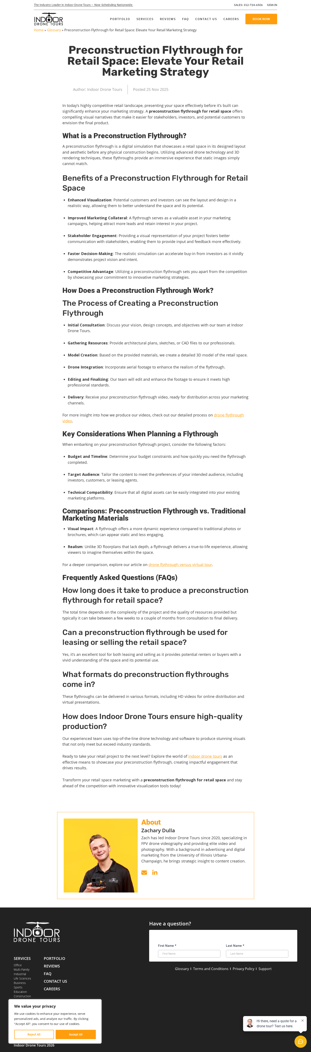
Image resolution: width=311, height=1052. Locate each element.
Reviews (168, 19)
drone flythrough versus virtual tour (180, 564)
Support (265, 968)
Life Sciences (22, 978)
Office (18, 965)
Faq (47, 973)
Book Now (261, 19)
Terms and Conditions (210, 968)
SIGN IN (272, 5)
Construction (22, 996)
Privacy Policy (243, 968)
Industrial (20, 974)
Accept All (76, 1034)
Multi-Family (21, 969)
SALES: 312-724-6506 (248, 5)
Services (145, 19)
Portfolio (120, 19)
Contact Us (206, 19)
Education (20, 992)
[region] (55, 1021)
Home (39, 30)
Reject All (34, 1034)
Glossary (54, 30)
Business (20, 983)
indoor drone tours (205, 756)
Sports (18, 987)
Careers (231, 19)
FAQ (185, 19)
